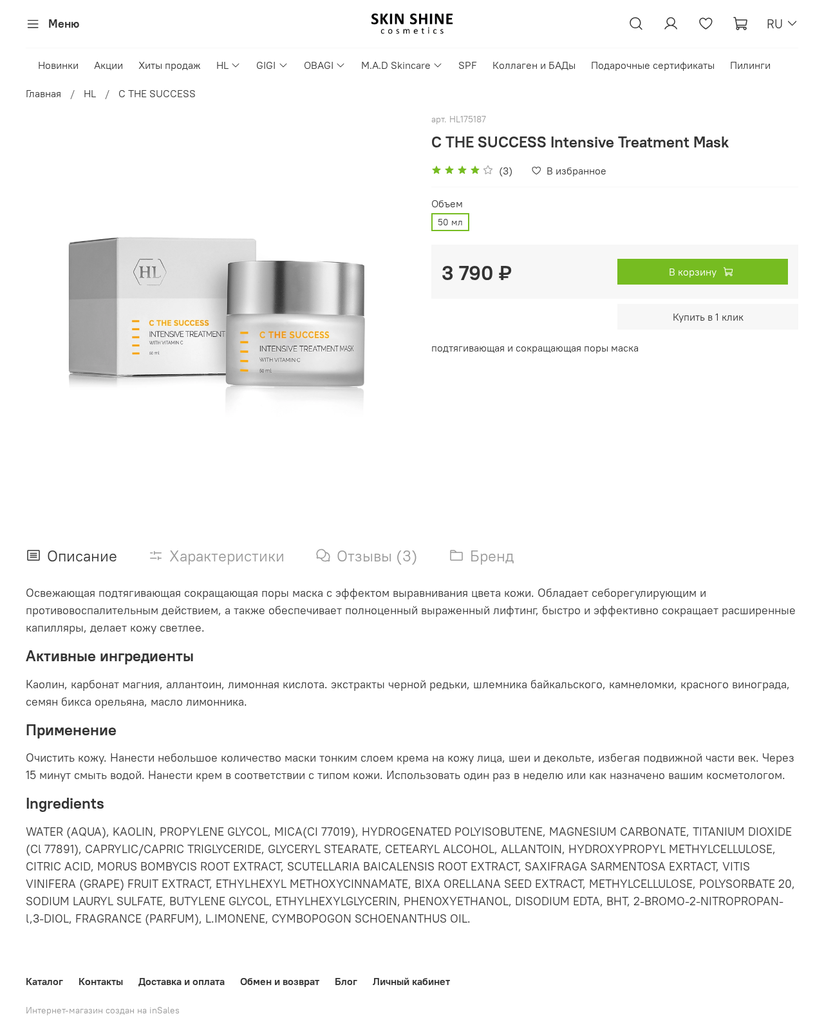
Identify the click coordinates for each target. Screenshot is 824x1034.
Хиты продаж (169, 65)
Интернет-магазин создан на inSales (103, 1010)
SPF (467, 65)
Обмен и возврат (279, 981)
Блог (346, 981)
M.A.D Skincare (396, 65)
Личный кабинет (411, 981)
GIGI (266, 65)
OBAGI (318, 65)
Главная (43, 93)
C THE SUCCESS (157, 93)
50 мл (450, 222)
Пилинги (750, 65)
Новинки (58, 65)
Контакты (101, 981)
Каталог (44, 981)
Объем (447, 204)
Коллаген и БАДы (534, 65)
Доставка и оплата (181, 981)
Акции (108, 65)
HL (222, 65)
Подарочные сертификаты (653, 65)
